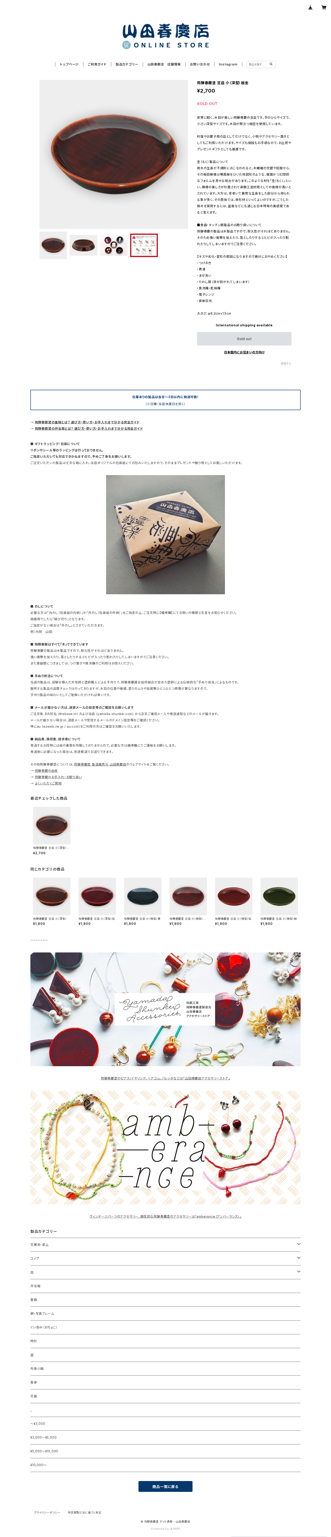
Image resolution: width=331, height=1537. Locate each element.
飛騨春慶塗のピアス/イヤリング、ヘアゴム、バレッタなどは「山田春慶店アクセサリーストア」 (165, 1078)
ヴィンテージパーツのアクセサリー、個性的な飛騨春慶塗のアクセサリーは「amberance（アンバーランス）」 (165, 1216)
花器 (33, 1396)
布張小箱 (37, 1368)
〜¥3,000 (37, 1424)
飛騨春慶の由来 (46, 771)
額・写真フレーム (42, 1313)
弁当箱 (35, 1286)
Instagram (228, 64)
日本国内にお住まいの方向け (244, 352)
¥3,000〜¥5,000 (43, 1437)
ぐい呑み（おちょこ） (44, 1327)
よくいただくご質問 (48, 783)
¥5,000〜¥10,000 (44, 1451)
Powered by (160, 1528)
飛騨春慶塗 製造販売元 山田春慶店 (100, 764)
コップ (34, 1258)
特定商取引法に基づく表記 (85, 1512)
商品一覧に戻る (165, 1486)
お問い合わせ (200, 64)
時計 (33, 1341)
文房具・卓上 (39, 1245)
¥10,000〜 (38, 1465)
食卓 (33, 1382)
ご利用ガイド (97, 64)
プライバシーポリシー (47, 1512)
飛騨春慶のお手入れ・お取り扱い (58, 777)
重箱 (33, 1300)
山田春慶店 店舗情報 (164, 64)
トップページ (69, 64)
